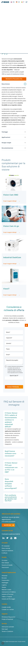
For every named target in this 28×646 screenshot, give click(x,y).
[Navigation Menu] (26, 2)
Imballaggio (5, 582)
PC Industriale (6, 546)
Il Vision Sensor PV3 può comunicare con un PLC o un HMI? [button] (11, 467)
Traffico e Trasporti (7, 596)
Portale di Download (7, 619)
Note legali (5, 629)
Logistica (4, 585)
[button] (25, 36)
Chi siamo (4, 560)
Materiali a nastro (6, 589)
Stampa (4, 587)
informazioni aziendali (8, 626)
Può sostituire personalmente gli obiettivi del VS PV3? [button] (11, 498)
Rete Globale (5, 562)
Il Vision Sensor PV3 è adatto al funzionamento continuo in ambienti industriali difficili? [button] (11, 420)
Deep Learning (6, 548)
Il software (4, 553)
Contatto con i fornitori (8, 609)
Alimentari (4, 575)
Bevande (4, 578)
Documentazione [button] (7, 148)
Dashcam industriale (7, 550)
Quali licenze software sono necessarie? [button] (10, 453)
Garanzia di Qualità (7, 565)
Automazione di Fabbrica (9, 592)
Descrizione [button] (6, 84)
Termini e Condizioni (7, 631)
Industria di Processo (7, 594)
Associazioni (5, 567)
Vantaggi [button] (5, 132)
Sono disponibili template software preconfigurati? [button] (11, 483)
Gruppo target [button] (6, 142)
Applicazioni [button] (6, 137)
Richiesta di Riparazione (8, 617)
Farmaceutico (5, 580)
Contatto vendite (6, 607)
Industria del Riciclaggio (8, 599)
